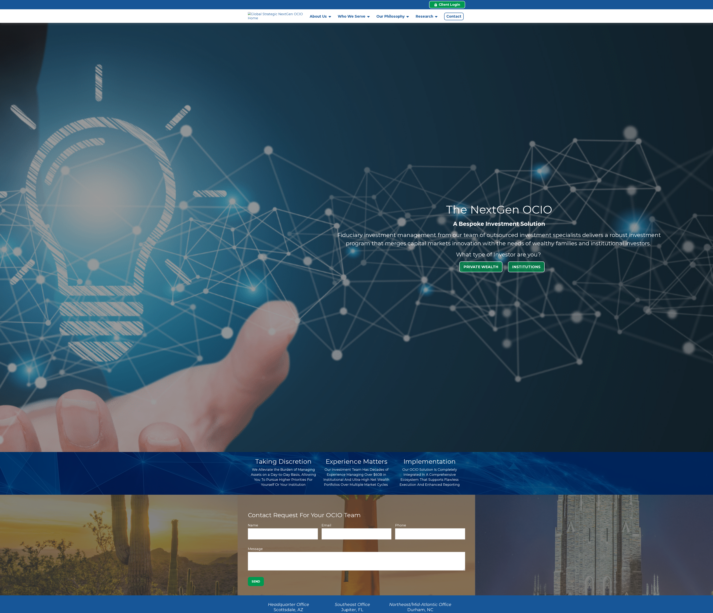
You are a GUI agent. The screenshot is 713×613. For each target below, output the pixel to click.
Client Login (449, 5)
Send (256, 581)
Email (326, 525)
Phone (400, 525)
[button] (319, 16)
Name (253, 525)
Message (255, 549)
